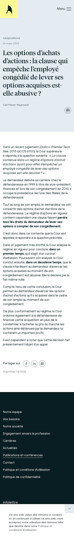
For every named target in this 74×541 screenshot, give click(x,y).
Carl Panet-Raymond (16, 105)
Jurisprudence (11, 38)
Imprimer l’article (14, 371)
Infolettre (10, 502)
